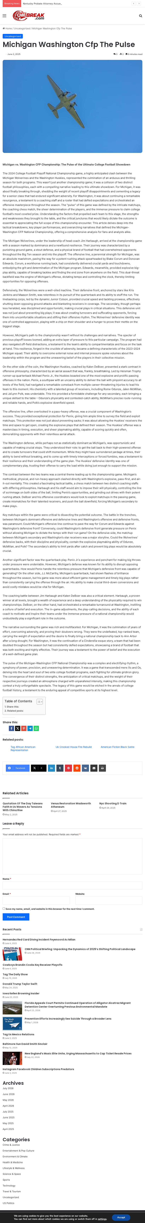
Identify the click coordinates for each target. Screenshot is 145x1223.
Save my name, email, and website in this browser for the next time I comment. (50, 908)
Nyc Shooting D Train (112, 803)
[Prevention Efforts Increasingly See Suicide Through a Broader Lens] (12, 1023)
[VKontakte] (85, 768)
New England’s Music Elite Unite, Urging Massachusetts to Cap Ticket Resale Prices (78, 1053)
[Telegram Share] (30, 728)
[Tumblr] (59, 768)
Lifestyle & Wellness (14, 1168)
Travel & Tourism (12, 1191)
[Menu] (4, 17)
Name (7, 878)
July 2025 (8, 1111)
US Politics (8, 1203)
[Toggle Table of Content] (38, 702)
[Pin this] (24, 728)
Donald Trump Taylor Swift (20, 984)
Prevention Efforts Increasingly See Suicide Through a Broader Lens (68, 1018)
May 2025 (8, 1123)
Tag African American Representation (23, 748)
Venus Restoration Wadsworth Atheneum (71, 805)
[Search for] (140, 17)
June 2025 (8, 1117)
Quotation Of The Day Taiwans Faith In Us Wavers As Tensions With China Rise (23, 807)
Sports (6, 1179)
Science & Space (12, 1173)
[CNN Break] (28, 16)
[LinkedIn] (51, 768)
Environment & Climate (15, 1156)
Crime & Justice (11, 1144)
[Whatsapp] (36, 728)
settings (102, 1219)
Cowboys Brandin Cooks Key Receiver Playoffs (32, 965)
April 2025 (8, 1129)
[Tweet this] (17, 728)
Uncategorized (22, 28)
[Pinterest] (68, 768)
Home (8, 28)
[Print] (102, 768)
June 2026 (8, 1094)
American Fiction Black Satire (117, 746)
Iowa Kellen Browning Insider (21, 993)
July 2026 (8, 1088)
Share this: (13, 706)
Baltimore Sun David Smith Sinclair (25, 1044)
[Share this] (11, 728)
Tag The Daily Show (15, 974)
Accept (121, 1217)
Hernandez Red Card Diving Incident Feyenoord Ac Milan (39, 939)
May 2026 (8, 1100)
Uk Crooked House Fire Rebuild (74, 746)
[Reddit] (76, 768)
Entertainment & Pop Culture (18, 1150)
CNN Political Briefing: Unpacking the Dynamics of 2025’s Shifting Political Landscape (80, 949)
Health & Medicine (13, 1162)
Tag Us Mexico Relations (18, 1034)
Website (80, 893)
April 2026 (8, 1105)
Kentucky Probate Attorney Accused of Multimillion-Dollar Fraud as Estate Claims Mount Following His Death (83, 3)
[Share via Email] (93, 768)
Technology (9, 1185)
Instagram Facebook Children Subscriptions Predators (38, 1069)
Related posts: (15, 710)
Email (7, 893)
